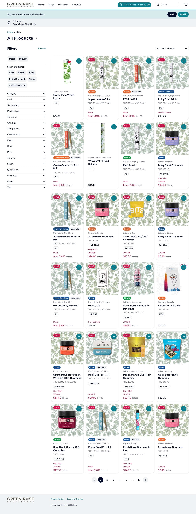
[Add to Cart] (79, 61)
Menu (51, 4)
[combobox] (172, 48)
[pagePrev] (94, 480)
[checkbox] (12, 59)
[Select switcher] (186, 48)
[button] (26, 93)
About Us (76, 4)
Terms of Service (75, 499)
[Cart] (186, 4)
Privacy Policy (57, 499)
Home (41, 4)
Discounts (63, 4)
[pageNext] (145, 480)
